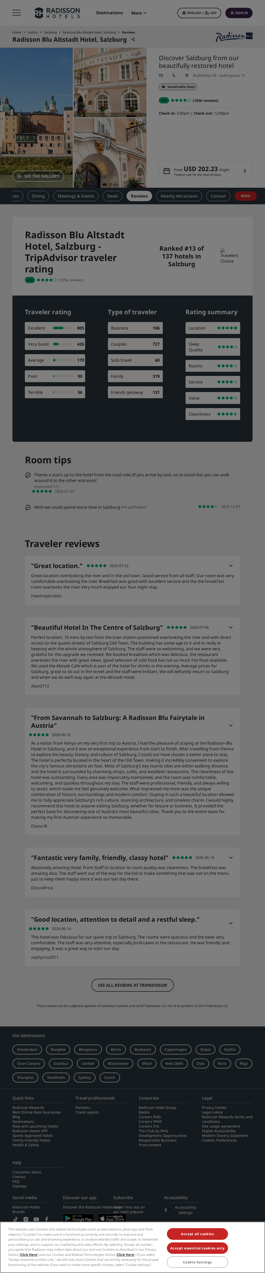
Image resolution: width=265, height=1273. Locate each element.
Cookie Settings (197, 1262)
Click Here (28, 1254)
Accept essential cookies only (197, 1248)
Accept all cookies (197, 1234)
